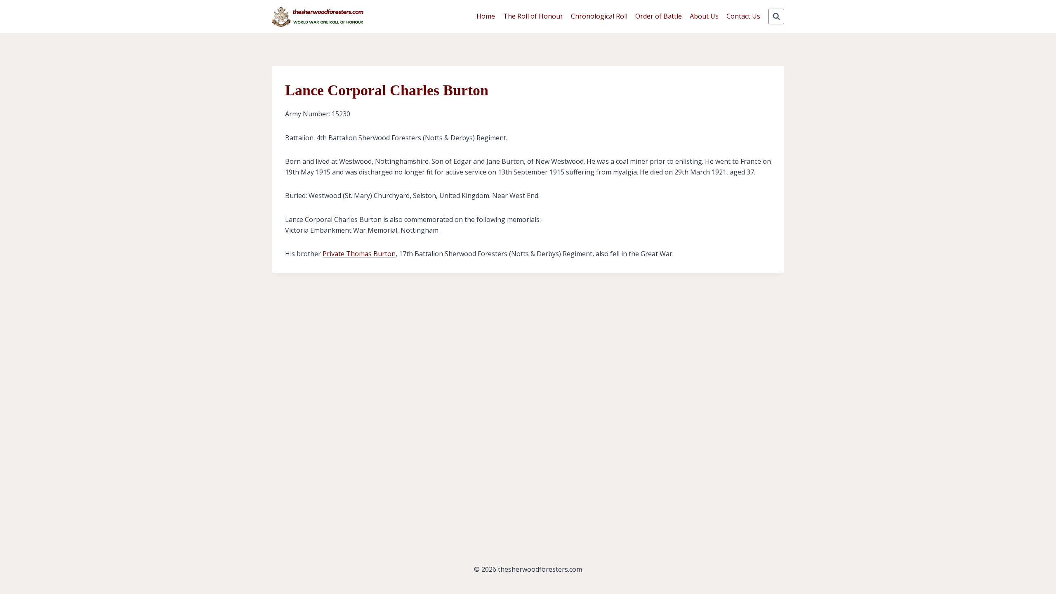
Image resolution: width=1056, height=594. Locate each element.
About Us (704, 16)
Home (485, 16)
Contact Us (743, 16)
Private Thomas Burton (359, 253)
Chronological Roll (599, 16)
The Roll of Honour (533, 16)
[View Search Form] (776, 16)
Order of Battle (658, 16)
